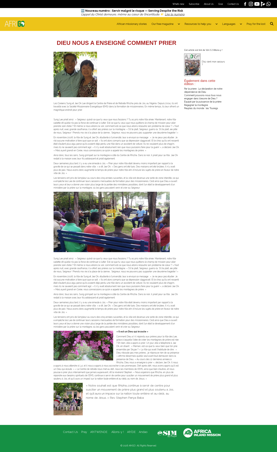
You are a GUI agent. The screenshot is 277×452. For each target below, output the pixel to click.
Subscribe (194, 4)
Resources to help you (198, 23)
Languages (228, 23)
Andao (143, 432)
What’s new (178, 4)
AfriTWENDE (98, 432)
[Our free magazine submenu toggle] (179, 24)
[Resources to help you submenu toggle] (216, 24)
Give (220, 4)
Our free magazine (162, 23)
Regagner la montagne (196, 105)
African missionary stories (132, 23)
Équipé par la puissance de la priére (202, 101)
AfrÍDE (131, 432)
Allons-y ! (117, 432)
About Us (209, 4)
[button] (272, 24)
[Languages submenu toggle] (241, 24)
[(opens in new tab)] (167, 434)
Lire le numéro (175, 14)
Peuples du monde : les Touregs (201, 108)
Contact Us (233, 4)
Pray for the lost (256, 23)
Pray (84, 432)
